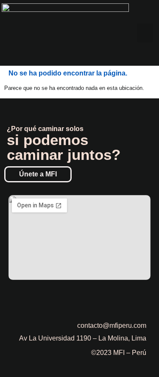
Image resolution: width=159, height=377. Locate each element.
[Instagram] (116, 299)
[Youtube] (140, 299)
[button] (145, 32)
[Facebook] (93, 299)
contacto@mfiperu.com (111, 325)
